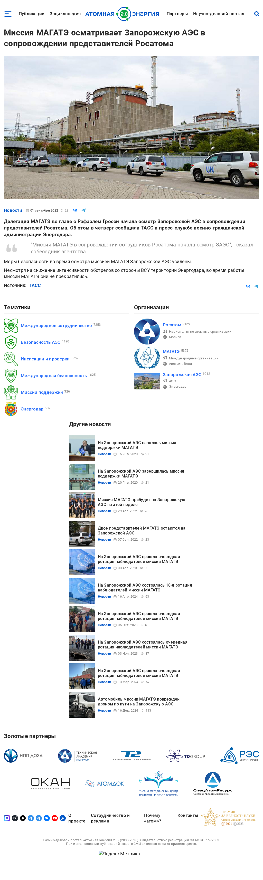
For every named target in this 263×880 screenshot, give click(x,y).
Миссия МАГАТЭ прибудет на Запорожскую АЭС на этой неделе (141, 502)
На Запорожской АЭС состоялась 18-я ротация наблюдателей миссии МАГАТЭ (145, 587)
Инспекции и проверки (45, 358)
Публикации (31, 13)
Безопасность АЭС (40, 342)
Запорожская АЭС (182, 374)
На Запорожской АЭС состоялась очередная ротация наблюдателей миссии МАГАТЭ (143, 644)
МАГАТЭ (171, 351)
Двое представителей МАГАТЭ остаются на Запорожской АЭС (142, 530)
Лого (123, 13)
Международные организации (194, 358)
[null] (75, 210)
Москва (175, 337)
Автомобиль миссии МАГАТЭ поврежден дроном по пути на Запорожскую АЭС (139, 701)
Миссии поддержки (42, 392)
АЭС (172, 381)
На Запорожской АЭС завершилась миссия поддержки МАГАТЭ (141, 473)
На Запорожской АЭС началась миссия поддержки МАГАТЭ (137, 445)
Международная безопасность (54, 375)
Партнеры (177, 13)
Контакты (187, 815)
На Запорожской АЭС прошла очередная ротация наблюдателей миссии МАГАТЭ (139, 559)
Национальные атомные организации (200, 331)
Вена (188, 364)
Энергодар (32, 409)
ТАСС (35, 285)
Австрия (175, 364)
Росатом (172, 324)
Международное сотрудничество (56, 325)
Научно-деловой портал (218, 13)
